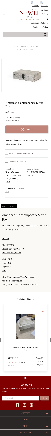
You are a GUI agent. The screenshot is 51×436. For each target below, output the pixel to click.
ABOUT (25, 420)
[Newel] (25, 378)
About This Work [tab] (9, 206)
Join (45, 398)
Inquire (29, 129)
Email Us (30, 175)
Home (16, 46)
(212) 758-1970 (37, 172)
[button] (26, 153)
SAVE (42, 311)
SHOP (25, 426)
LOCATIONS (25, 433)
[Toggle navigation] (4, 15)
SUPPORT (25, 413)
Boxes (33, 49)
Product (25, 46)
